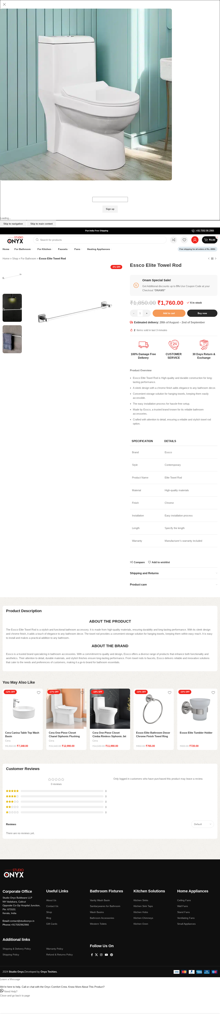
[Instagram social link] (101, 954)
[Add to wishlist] (38, 692)
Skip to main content (41, 223)
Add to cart (169, 313)
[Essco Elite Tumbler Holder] (197, 709)
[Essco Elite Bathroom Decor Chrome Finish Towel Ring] (154, 709)
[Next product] (215, 258)
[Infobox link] (203, 230)
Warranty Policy (54, 948)
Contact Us (52, 906)
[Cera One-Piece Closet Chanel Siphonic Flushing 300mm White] (66, 709)
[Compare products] (173, 239)
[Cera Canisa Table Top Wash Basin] (23, 709)
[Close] (4, 4)
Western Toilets (98, 923)
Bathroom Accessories (102, 918)
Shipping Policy (11, 954)
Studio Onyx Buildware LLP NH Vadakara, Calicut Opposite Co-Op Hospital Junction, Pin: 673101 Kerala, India (21, 905)
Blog (48, 918)
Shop (15, 258)
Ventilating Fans (186, 918)
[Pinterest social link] (111, 954)
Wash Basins (97, 912)
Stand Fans (183, 912)
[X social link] (96, 954)
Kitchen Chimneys (143, 918)
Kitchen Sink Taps (143, 906)
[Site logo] (16, 239)
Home (6, 258)
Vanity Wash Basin (100, 900)
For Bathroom (28, 258)
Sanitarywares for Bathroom (105, 906)
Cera (7, 740)
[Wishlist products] (184, 239)
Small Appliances (186, 923)
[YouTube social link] (106, 954)
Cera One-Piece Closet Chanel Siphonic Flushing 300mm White (64, 736)
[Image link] (14, 872)
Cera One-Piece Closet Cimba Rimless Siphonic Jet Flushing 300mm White (109, 736)
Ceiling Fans (184, 900)
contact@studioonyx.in (22, 921)
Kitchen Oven (141, 923)
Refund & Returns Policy (59, 954)
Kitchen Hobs (141, 912)
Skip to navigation (13, 223)
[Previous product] (209, 258)
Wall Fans (182, 906)
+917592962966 (20, 924)
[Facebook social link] (92, 954)
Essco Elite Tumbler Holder (196, 732)
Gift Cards (51, 923)
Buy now (202, 313)
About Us (51, 900)
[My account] (195, 239)
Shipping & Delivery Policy (17, 948)
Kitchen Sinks (141, 900)
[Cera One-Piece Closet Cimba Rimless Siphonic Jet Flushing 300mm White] (110, 709)
